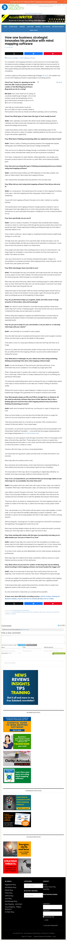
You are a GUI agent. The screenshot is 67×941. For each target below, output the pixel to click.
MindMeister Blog (10, 887)
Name (3, 647)
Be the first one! (25, 629)
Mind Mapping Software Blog (13, 7)
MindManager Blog (11, 901)
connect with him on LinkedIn (27, 598)
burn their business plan (31, 433)
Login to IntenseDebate (21, 645)
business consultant (40, 612)
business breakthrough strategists (23, 612)
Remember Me (49, 917)
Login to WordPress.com (31, 645)
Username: (46, 904)
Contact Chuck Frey (49, 887)
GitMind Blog (9, 896)
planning (13, 613)
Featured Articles (17, 610)
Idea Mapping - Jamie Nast (13, 904)
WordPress (48, 936)
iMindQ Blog (9, 890)
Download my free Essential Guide (46, 2)
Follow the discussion (64, 625)
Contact (39, 13)
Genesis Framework (39, 936)
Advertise (33, 13)
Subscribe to (4, 653)
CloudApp (51, 933)
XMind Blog (8, 893)
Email (24, 647)
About (27, 13)
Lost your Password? (51, 925)
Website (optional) (48, 647)
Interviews (26, 610)
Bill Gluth (45, 75)
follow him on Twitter (46, 598)
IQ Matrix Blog (9, 912)
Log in (54, 936)
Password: (46, 910)
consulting (49, 612)
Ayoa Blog (8, 898)
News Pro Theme (26, 936)
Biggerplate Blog (10, 884)
